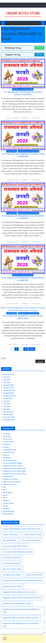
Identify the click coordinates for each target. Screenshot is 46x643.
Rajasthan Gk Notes (10, 479)
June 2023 (7, 380)
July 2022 (6, 401)
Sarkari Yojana (8, 503)
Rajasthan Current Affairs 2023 (23, 89)
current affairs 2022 (10, 535)
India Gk (6, 455)
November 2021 (8, 420)
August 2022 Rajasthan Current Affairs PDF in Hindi (21, 529)
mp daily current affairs (12, 575)
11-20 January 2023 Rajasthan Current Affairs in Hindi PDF (23, 278)
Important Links (9, 452)
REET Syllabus (8, 492)
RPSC (5, 498)
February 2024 (8, 374)
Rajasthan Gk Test (10, 484)
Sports (5, 506)
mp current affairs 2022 (31, 540)
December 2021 (9, 417)
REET (4, 490)
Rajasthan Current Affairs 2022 (29, 313)
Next (31, 349)
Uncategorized (8, 511)
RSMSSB (6, 500)
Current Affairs (11, 151)
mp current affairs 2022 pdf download (17, 552)
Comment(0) (36, 118)
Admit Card (7, 439)
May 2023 (6, 382)
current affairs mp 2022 (32, 535)
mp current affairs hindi (12, 558)
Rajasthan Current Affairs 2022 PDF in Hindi (19, 592)
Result (5, 495)
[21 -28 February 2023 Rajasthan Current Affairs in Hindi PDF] (23, 73)
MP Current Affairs (10, 460)
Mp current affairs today (12, 569)
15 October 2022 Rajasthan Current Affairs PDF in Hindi (23, 317)
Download (6, 444)
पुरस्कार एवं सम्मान (8, 514)
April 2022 (6, 409)
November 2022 (9, 390)
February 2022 (8, 412)
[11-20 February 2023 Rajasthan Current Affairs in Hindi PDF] (23, 135)
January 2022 (8, 414)
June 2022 (7, 404)
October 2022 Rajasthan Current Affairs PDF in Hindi (22, 580)
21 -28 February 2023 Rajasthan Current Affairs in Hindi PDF (23, 93)
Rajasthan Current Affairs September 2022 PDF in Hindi (21, 610)
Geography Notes (9, 450)
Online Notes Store (23, 13)
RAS (4, 487)
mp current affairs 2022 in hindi (14, 546)
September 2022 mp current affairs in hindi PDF (20, 618)
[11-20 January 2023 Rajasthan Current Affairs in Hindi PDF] (23, 259)
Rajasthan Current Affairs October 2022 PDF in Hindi (22, 598)
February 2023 (8, 385)
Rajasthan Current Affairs (12, 586)
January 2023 (8, 388)
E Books (6, 447)
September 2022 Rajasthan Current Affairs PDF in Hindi (21, 624)
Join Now (39, 48)
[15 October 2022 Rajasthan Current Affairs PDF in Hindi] (23, 309)
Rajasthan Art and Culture (12, 466)
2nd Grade (7, 436)
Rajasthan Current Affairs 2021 (14, 468)
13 (25, 349)
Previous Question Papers (12, 463)
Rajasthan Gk (8, 476)
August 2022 (7, 398)
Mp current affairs (9, 540)
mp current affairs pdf (11, 563)
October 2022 (8, 393)
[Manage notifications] (4, 638)
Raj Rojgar (24, 118)
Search (3, 358)
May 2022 (6, 406)
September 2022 (9, 396)
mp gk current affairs (34, 575)
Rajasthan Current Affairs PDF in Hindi (17, 603)
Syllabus (6, 508)
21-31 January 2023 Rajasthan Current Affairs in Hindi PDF (23, 217)
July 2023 (6, 377)
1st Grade (6, 434)
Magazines (7, 458)
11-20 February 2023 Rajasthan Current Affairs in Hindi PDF (23, 155)
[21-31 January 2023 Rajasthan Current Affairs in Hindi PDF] (23, 197)
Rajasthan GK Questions (12, 482)
